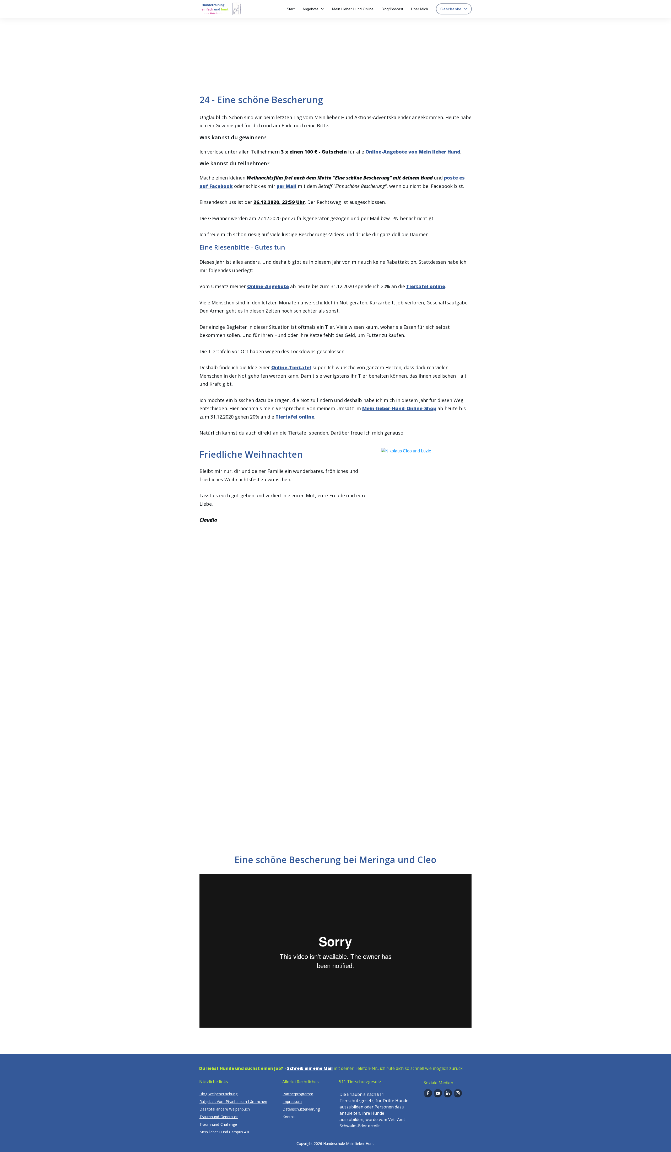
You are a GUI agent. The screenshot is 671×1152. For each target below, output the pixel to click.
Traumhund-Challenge (218, 1124)
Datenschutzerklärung (301, 1109)
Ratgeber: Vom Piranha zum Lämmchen (233, 1101)
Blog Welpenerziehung (218, 1093)
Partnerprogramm (298, 1093)
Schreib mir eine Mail (310, 1068)
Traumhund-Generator (218, 1116)
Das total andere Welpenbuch (224, 1109)
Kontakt (289, 1116)
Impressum (292, 1101)
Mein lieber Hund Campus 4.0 (224, 1131)
